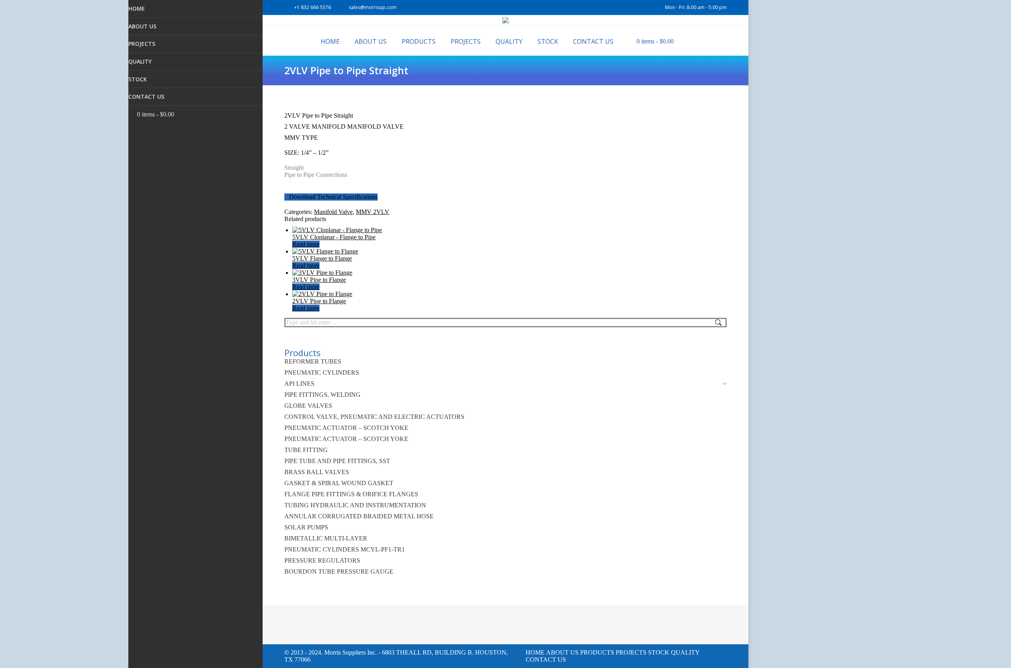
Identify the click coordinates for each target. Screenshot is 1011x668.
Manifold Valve (333, 211)
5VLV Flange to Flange (322, 258)
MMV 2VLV (372, 211)
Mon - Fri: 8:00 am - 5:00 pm (696, 7)
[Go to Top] (999, 656)
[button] (257, 12)
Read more (305, 244)
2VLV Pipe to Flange (319, 301)
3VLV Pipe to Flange (319, 279)
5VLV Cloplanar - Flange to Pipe (334, 237)
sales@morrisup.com (373, 7)
